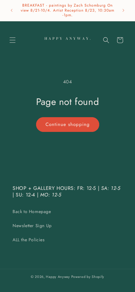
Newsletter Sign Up (32, 225)
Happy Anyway (58, 276)
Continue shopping (68, 124)
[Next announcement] (123, 10)
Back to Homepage (32, 211)
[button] (12, 40)
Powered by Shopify (88, 276)
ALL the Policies (29, 240)
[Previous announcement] (12, 10)
